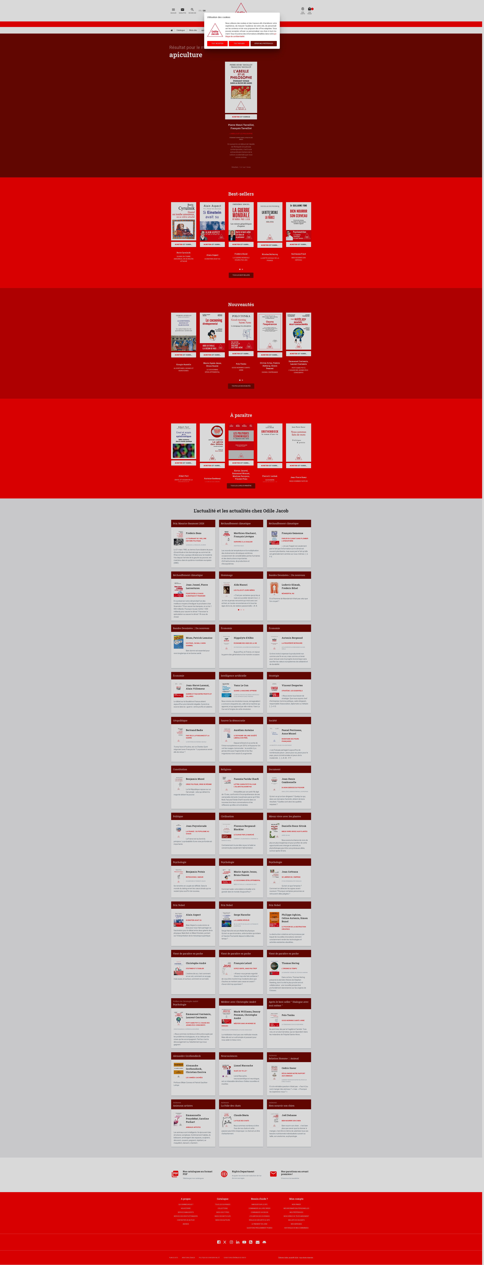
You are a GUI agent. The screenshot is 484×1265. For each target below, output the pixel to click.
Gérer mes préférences (263, 43)
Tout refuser (239, 43)
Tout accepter (217, 43)
